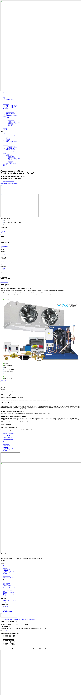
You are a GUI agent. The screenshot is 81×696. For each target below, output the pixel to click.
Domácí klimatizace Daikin (11, 106)
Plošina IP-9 (10, 124)
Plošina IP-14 (10, 125)
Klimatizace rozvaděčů (10, 113)
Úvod (4, 97)
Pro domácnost (6, 104)
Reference (8, 101)
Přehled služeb (8, 117)
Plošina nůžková (11, 121)
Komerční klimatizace (10, 112)
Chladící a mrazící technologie (12, 110)
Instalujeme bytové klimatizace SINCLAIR (9, 183)
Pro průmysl (5, 108)
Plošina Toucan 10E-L (12, 123)
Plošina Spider (11, 120)
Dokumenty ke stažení (10, 99)
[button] (40, 131)
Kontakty (5, 128)
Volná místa (8, 102)
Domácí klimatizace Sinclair (11, 105)
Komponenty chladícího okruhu (12, 115)
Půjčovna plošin (9, 118)
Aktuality (5, 129)
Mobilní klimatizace (9, 107)
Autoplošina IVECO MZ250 (14, 122)
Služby (4, 116)
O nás (4, 98)
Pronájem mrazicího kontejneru (12, 126)
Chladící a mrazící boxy (10, 109)
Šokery (7, 114)
